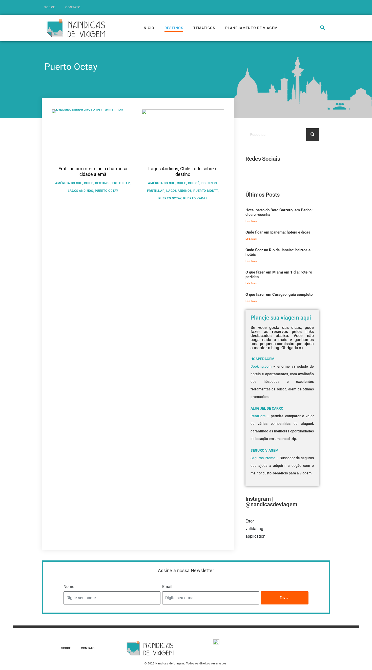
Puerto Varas (195, 198)
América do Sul (68, 183)
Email (167, 586)
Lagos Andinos (80, 191)
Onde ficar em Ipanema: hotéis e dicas (277, 232)
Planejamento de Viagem (251, 28)
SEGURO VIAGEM (264, 450)
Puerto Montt (205, 191)
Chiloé (194, 183)
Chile (88, 183)
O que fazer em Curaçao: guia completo (279, 294)
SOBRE (49, 7)
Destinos (173, 28)
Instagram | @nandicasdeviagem (271, 502)
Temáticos (204, 28)
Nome (69, 586)
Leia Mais (251, 221)
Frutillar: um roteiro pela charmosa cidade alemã (92, 171)
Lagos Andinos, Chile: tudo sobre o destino (182, 171)
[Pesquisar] (312, 134)
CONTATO (72, 7)
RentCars (258, 416)
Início (148, 28)
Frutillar (121, 183)
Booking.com (261, 366)
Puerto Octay (106, 191)
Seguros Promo (263, 458)
